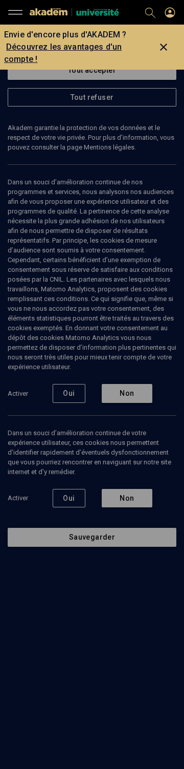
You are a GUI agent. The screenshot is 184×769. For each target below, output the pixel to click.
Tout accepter (92, 70)
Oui (69, 393)
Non (127, 393)
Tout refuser (92, 97)
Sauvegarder (92, 537)
